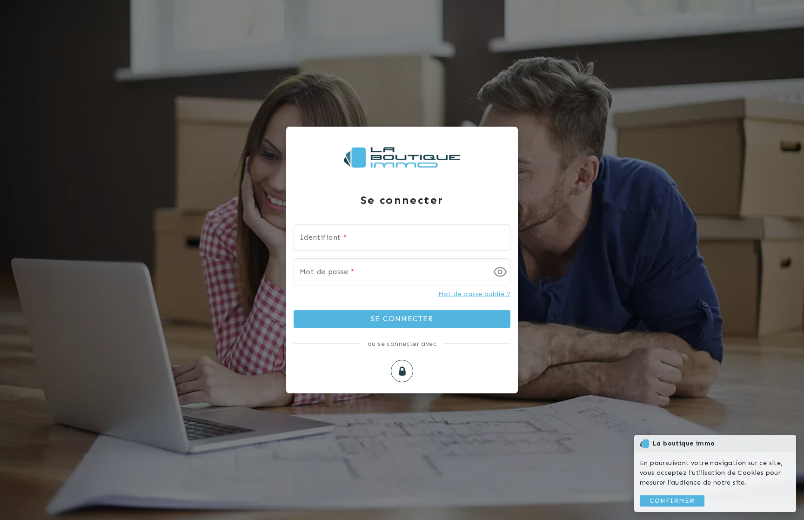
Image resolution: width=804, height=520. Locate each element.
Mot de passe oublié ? (474, 294)
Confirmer (672, 501)
